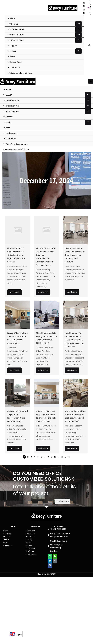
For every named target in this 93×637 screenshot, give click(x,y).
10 (55, 457)
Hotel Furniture (31, 554)
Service (6, 539)
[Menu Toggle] (78, 24)
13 (65, 457)
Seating (29, 542)
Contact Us (7, 545)
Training (29, 539)
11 (58, 457)
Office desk (30, 530)
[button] (62, 501)
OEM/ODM (30, 551)
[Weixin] (55, 556)
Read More (14, 292)
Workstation (30, 536)
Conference (30, 533)
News (5, 542)
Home (6, 149)
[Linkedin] (84, 10)
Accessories (30, 548)
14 (69, 457)
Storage (29, 545)
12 (62, 457)
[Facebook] (84, 3)
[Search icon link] (89, 45)
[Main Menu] (90, 81)
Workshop (7, 533)
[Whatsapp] (50, 556)
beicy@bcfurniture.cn (34, 8)
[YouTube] (84, 13)
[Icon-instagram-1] (55, 561)
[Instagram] (84, 6)
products (6, 536)
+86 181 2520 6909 (12, 8)
